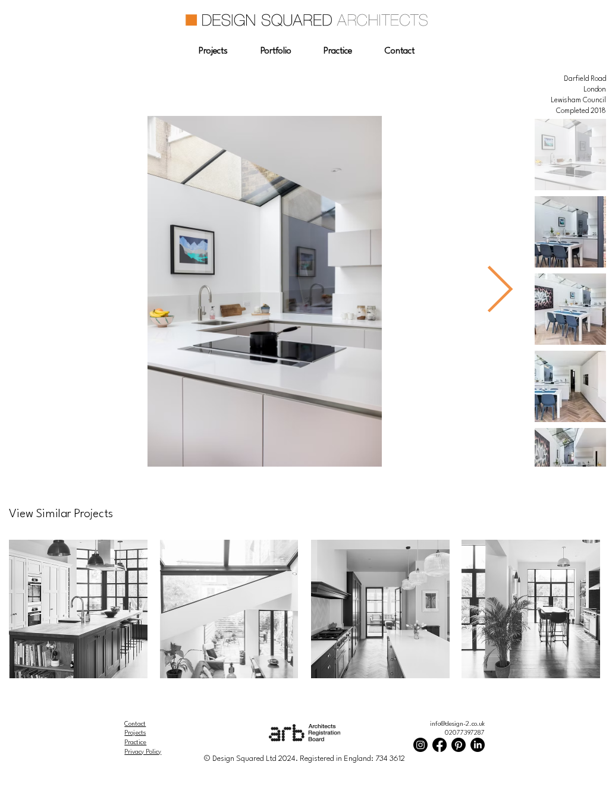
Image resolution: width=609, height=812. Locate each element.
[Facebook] (439, 745)
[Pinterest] (458, 745)
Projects (135, 733)
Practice (135, 742)
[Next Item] (500, 291)
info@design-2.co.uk (457, 724)
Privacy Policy (142, 752)
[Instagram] (420, 745)
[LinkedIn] (477, 745)
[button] (212, 51)
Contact (135, 724)
